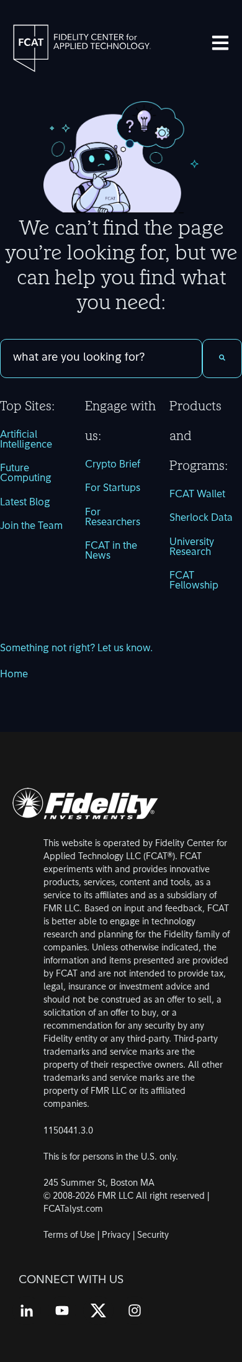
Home (14, 675)
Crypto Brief (112, 465)
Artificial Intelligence (26, 440)
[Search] (222, 358)
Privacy (116, 1235)
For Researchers (112, 518)
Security (153, 1235)
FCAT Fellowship (193, 581)
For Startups (112, 489)
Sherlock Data (201, 518)
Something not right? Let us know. (76, 649)
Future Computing (26, 474)
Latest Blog (25, 503)
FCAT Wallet (197, 495)
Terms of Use (69, 1235)
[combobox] (101, 358)
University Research (191, 547)
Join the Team (31, 526)
